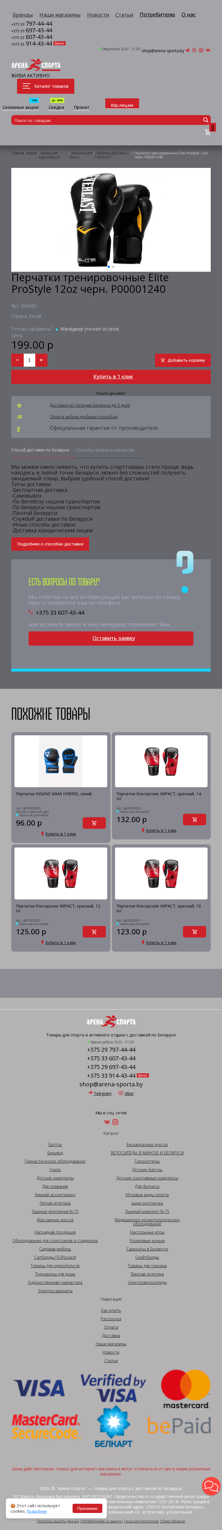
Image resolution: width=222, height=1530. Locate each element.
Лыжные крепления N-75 (55, 1212)
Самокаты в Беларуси (147, 1249)
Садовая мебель (55, 1249)
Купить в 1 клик (113, 376)
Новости (98, 14)
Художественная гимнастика (55, 1282)
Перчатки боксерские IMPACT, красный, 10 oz (158, 908)
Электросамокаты (55, 1291)
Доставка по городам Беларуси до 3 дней (90, 405)
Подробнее (37, 1511)
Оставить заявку (113, 638)
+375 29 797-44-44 (111, 1050)
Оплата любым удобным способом (84, 417)
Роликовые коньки (147, 1241)
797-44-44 (31, 24)
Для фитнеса (147, 1186)
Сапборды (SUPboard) (55, 1257)
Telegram (103, 1093)
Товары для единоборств (55, 1266)
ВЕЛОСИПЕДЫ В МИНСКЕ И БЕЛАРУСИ (147, 1153)
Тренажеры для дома (55, 1274)
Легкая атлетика (55, 1203)
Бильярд (55, 1153)
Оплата (111, 1327)
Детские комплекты (55, 1178)
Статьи (124, 14)
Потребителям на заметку (101, 1521)
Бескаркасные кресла (147, 1145)
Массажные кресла (55, 1220)
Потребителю (157, 14)
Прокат (82, 107)
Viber (129, 1093)
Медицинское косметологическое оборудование (147, 1222)
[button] (211, 1486)
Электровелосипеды (147, 1282)
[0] (208, 132)
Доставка (111, 1336)
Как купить (111, 1310)
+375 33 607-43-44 (60, 613)
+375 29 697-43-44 (111, 1067)
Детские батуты (147, 1170)
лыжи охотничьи (147, 1203)
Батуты (55, 1145)
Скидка (56, 107)
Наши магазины (60, 14)
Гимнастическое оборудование (55, 1161)
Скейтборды (147, 1257)
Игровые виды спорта (147, 1195)
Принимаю (87, 1508)
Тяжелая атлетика (147, 1274)
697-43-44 (31, 30)
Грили (55, 1170)
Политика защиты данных (58, 1521)
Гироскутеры (147, 1161)
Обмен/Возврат (172, 1521)
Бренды (23, 14)
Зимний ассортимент (55, 1195)
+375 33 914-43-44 (111, 1076)
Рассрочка (111, 1319)
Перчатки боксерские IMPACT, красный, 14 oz (158, 796)
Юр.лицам (122, 105)
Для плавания (55, 1186)
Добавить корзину (186, 360)
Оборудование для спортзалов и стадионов (55, 1241)
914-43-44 (31, 44)
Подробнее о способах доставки (50, 544)
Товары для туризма (147, 1266)
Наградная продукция (55, 1232)
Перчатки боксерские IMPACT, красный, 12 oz (58, 908)
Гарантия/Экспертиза (141, 1521)
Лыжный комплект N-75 (147, 1212)
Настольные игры (147, 1232)
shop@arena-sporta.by (163, 51)
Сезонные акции (21, 107)
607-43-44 (31, 37)
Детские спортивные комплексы (147, 1178)
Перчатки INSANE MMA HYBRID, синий (54, 794)
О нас (189, 14)
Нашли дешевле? (111, 393)
